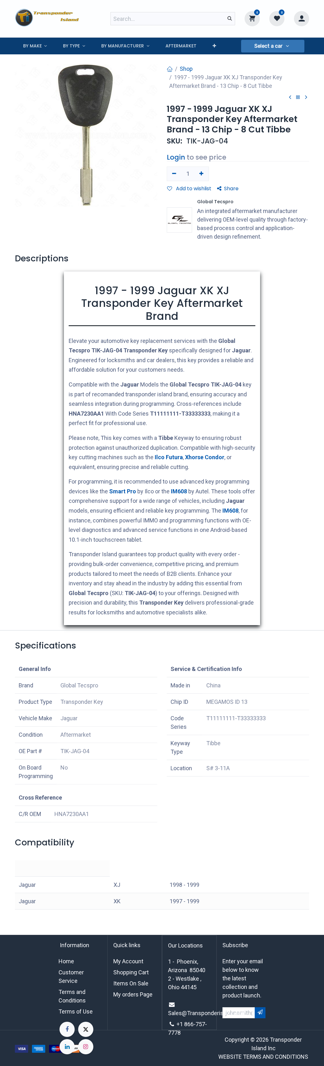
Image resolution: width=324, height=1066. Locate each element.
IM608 (179, 491)
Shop (186, 68)
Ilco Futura (169, 457)
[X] (85, 1029)
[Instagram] (85, 1046)
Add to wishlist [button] (193, 188)
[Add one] (202, 174)
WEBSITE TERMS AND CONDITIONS (263, 1056)
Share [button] (231, 188)
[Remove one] (174, 174)
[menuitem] (35, 46)
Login (176, 157)
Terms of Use (76, 1011)
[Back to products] (298, 97)
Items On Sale (130, 983)
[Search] (230, 18)
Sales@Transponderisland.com (207, 1013)
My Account (128, 961)
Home (66, 961)
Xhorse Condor (204, 457)
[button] (272, 46)
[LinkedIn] (67, 1046)
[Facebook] (67, 1029)
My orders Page (133, 994)
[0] (252, 18)
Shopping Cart (131, 972)
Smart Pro (122, 491)
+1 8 (182, 1024)
